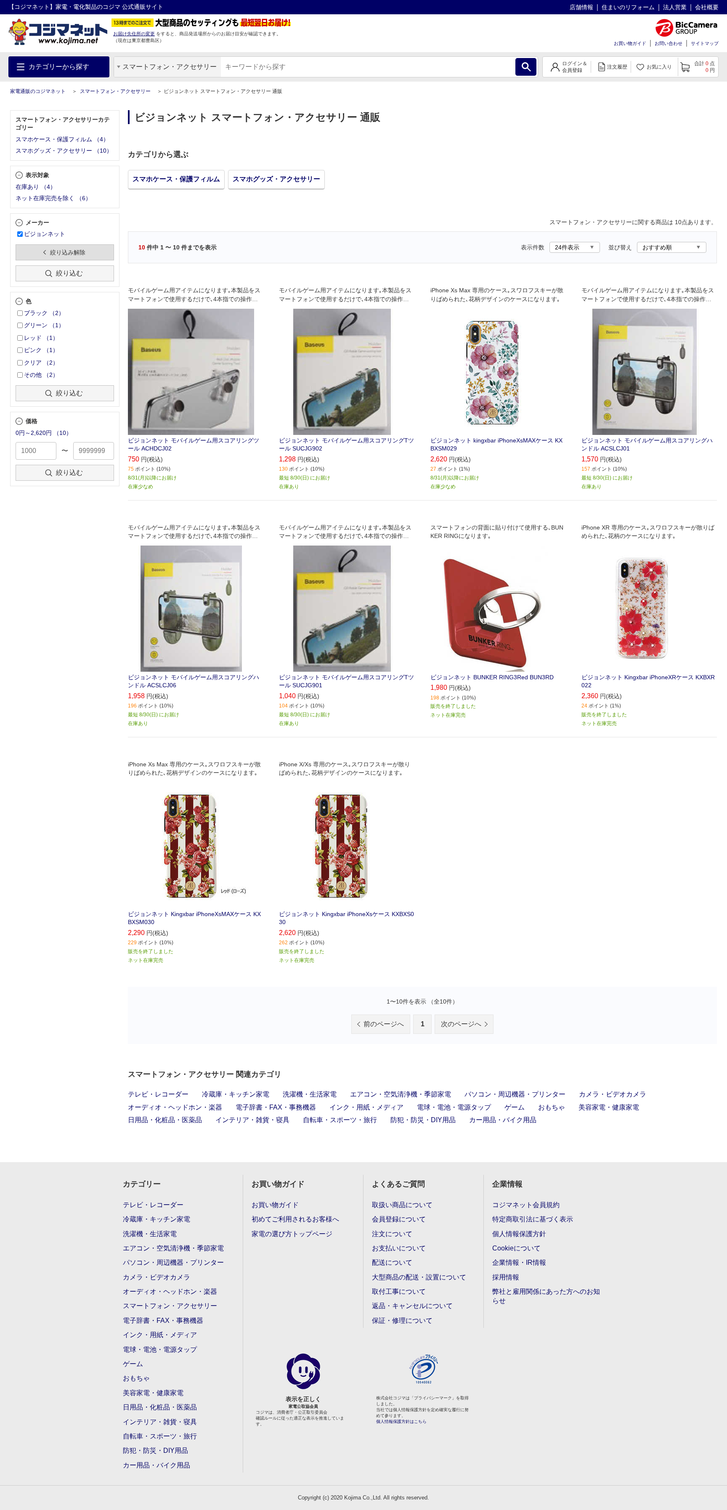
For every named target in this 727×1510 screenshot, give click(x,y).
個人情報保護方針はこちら (401, 1421)
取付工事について (399, 1291)
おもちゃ (551, 1107)
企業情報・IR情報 (519, 1262)
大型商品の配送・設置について (419, 1277)
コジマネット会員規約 (526, 1204)
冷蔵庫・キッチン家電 (235, 1094)
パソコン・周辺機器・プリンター (514, 1094)
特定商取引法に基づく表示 (532, 1219)
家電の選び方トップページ (292, 1233)
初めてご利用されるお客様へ (295, 1219)
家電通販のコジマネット (38, 91)
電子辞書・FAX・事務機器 (276, 1107)
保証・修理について (402, 1320)
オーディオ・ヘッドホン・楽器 (175, 1107)
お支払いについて (399, 1248)
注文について (392, 1233)
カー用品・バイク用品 (502, 1119)
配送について (392, 1262)
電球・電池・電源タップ (454, 1107)
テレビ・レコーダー (158, 1094)
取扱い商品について (402, 1204)
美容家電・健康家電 (608, 1107)
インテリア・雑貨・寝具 (252, 1119)
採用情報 (505, 1277)
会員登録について (399, 1219)
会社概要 (707, 7)
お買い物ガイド (630, 43)
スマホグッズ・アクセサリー (276, 179)
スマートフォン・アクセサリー (115, 91)
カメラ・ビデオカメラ (612, 1094)
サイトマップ (705, 43)
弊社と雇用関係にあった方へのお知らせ (546, 1296)
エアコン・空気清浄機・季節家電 (400, 1094)
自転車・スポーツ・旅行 (340, 1119)
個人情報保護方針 (519, 1233)
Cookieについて (516, 1248)
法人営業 (675, 7)
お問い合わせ (668, 43)
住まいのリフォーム (628, 7)
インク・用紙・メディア (366, 1107)
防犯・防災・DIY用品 (423, 1119)
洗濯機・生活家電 (310, 1094)
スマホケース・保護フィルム (176, 179)
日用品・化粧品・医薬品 (165, 1119)
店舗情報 (581, 7)
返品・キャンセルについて (412, 1305)
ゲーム (514, 1107)
